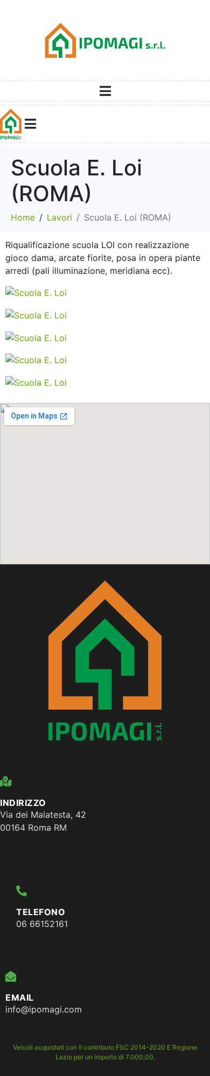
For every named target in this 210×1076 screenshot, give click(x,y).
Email (19, 997)
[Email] (10, 976)
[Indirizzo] (5, 781)
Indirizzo (23, 802)
